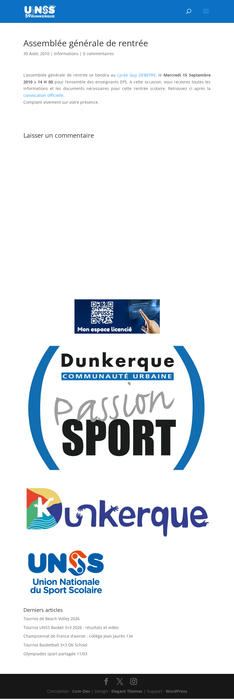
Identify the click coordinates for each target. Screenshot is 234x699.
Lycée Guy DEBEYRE (136, 75)
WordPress (176, 691)
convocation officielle (43, 95)
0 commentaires (98, 53)
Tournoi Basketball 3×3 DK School (55, 645)
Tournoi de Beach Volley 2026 (51, 618)
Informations (66, 53)
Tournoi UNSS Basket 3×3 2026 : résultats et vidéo (70, 627)
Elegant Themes (126, 691)
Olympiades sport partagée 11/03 (55, 653)
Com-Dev (81, 691)
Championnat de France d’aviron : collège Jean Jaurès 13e (78, 636)
